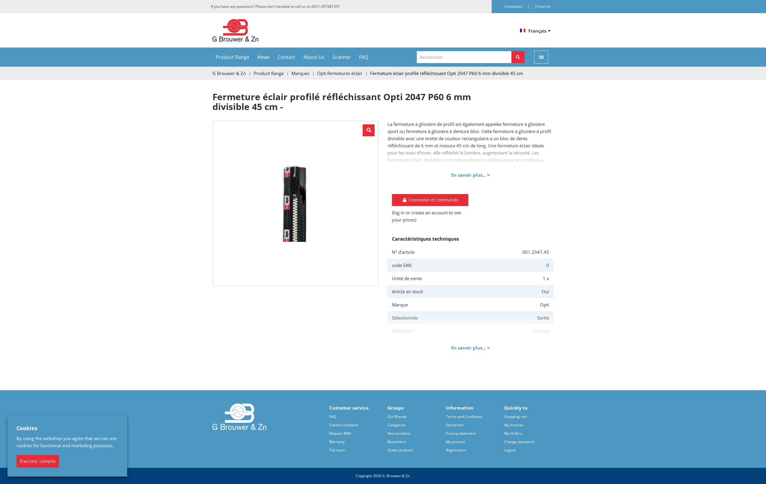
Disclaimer (455, 424)
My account (455, 441)
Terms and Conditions (464, 416)
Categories (396, 424)
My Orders (513, 433)
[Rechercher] (518, 57)
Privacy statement (461, 433)
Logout (510, 450)
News (263, 57)
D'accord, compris (38, 461)
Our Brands (397, 416)
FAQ (363, 57)
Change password (519, 441)
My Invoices (514, 424)
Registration (456, 450)
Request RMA (340, 433)
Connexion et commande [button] (432, 200)
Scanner (341, 57)
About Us (313, 57)
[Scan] (541, 57)
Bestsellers (396, 441)
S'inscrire (543, 6)
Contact (286, 57)
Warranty (337, 441)
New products (399, 433)
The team (337, 450)
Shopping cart (515, 416)
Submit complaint (343, 424)
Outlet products (400, 450)
